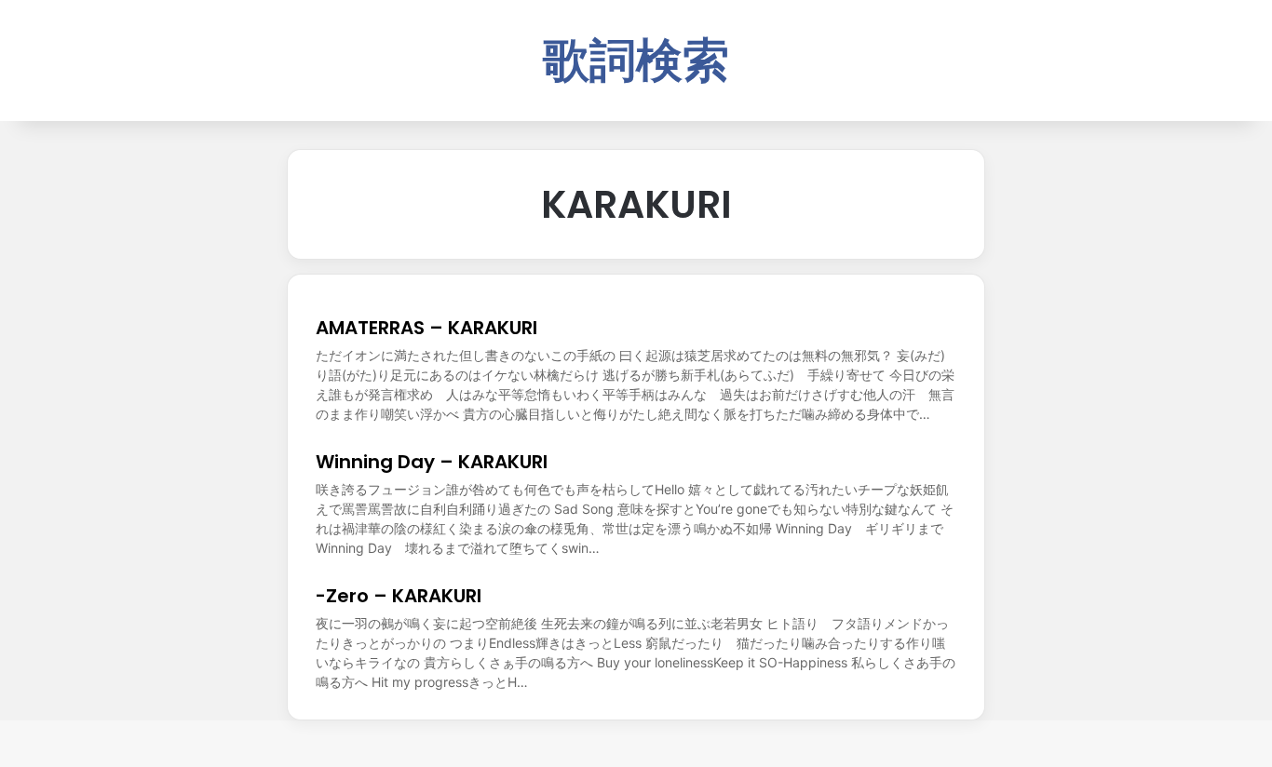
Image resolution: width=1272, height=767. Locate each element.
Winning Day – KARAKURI (432, 462)
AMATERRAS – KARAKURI (426, 328)
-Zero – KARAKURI (398, 596)
